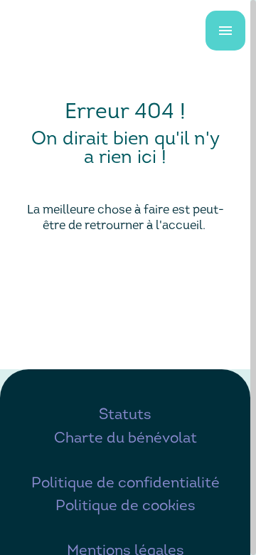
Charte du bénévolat (125, 438)
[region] (128, 277)
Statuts (125, 415)
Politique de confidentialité (125, 483)
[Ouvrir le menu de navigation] (225, 31)
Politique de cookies (125, 506)
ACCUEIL (125, 272)
